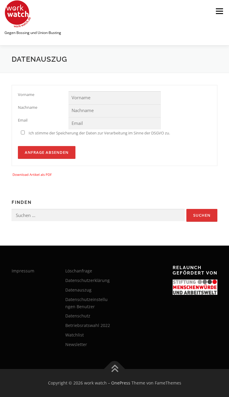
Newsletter (76, 344)
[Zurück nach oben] (114, 369)
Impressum (23, 271)
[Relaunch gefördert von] (195, 287)
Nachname (27, 107)
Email (22, 120)
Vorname (26, 94)
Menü (219, 11)
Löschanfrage (78, 271)
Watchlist (74, 335)
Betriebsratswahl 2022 (87, 325)
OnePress (120, 383)
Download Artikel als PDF (32, 174)
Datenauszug (78, 290)
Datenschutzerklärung (87, 280)
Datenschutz (77, 316)
